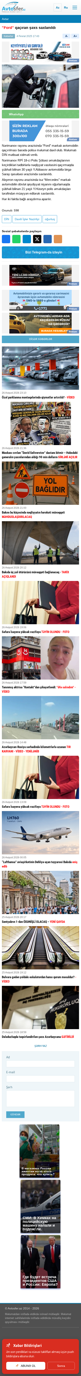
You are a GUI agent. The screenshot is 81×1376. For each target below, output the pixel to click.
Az (57, 7)
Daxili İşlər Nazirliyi (27, 219)
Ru (66, 7)
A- (66, 36)
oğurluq (50, 219)
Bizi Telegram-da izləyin (43, 252)
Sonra (61, 1365)
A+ (75, 36)
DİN (6, 219)
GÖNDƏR (15, 1114)
